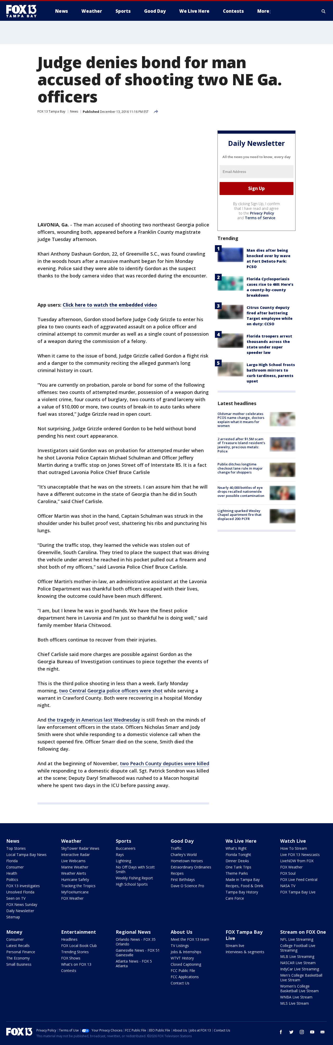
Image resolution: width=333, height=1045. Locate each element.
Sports (123, 841)
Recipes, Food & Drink (244, 885)
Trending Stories (75, 951)
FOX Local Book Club (79, 945)
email (322, 1032)
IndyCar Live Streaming (299, 968)
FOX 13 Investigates (23, 885)
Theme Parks (237, 873)
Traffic (176, 848)
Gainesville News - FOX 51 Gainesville (138, 952)
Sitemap (13, 916)
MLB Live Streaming (297, 956)
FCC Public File (183, 970)
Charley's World (184, 854)
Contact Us (180, 983)
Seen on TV (15, 898)
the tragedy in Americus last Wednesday (94, 720)
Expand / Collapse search (324, 11)
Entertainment (78, 932)
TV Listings (180, 945)
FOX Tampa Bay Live (298, 892)
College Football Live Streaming (297, 948)
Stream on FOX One (303, 932)
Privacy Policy (262, 213)
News (74, 111)
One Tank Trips (238, 867)
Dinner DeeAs (237, 860)
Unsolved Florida (20, 892)
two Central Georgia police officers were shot (111, 690)
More (263, 11)
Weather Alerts (73, 873)
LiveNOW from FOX (296, 860)
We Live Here (241, 841)
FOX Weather (72, 898)
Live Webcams (73, 860)
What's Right (236, 848)
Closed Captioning (186, 964)
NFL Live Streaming (296, 939)
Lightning (123, 860)
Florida (12, 860)
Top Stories (16, 848)
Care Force (235, 898)
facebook (281, 1032)
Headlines (69, 939)
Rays (120, 854)
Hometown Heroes (187, 860)
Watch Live (293, 841)
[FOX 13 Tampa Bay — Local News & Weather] (23, 11)
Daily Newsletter (20, 910)
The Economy (18, 958)
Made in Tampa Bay (243, 879)
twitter (291, 1032)
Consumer (15, 867)
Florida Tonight (238, 854)
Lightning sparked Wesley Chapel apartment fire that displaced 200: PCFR (239, 514)
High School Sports (132, 884)
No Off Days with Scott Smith (135, 869)
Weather (71, 841)
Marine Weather (74, 867)
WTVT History (182, 958)
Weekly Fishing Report (134, 877)
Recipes (177, 873)
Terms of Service (260, 217)
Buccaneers (126, 848)
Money (14, 932)
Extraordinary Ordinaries (191, 867)
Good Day (182, 841)
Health (11, 873)
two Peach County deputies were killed (164, 763)
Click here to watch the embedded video (110, 305)
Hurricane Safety (75, 879)
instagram (302, 1032)
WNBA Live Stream (296, 997)
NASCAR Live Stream (298, 962)
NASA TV (287, 885)
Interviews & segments (245, 951)
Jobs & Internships (186, 951)
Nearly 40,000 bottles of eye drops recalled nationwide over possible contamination (240, 491)
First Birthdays (183, 879)
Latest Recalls (18, 945)
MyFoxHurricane (75, 892)
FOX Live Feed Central (298, 879)
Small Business (18, 964)
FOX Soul (288, 873)
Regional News (133, 932)
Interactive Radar (75, 854)
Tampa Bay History (242, 892)
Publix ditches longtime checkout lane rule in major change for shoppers (240, 468)
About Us (181, 932)
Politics (12, 879)
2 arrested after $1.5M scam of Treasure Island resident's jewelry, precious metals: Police (241, 445)
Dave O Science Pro (187, 885)
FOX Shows (70, 958)
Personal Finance (20, 951)
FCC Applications (185, 976)
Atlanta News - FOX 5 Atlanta (134, 963)
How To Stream (293, 848)
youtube (312, 1032)
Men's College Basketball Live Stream (301, 977)
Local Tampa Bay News (26, 854)
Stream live (235, 945)
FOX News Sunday (21, 904)
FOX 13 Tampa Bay (51, 111)
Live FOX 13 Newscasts (300, 854)
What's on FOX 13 (76, 964)
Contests (68, 970)
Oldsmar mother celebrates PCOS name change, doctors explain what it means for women (240, 419)
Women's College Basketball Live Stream (299, 988)
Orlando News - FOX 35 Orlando (136, 941)
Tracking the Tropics (78, 885)
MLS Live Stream (294, 1003)
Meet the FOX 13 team (190, 939)
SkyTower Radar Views (80, 848)
